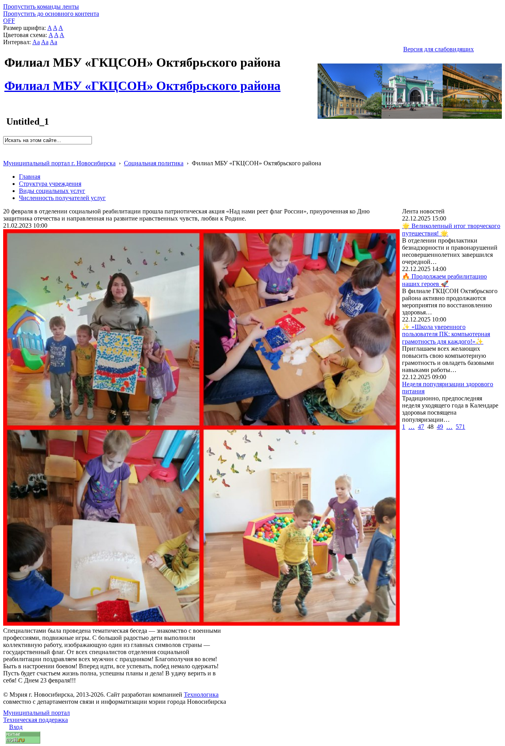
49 (440, 426)
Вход (15, 727)
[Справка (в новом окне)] (6, 154)
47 (421, 426)
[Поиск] (5, 147)
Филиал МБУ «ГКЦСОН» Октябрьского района (142, 81)
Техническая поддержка (35, 719)
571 (460, 426)
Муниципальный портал (36, 712)
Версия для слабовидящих (438, 49)
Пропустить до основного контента (51, 13)
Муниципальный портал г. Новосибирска (59, 163)
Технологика (201, 694)
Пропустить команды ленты (41, 6)
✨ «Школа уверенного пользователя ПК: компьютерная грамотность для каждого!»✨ (446, 334)
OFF (9, 20)
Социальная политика (153, 163)
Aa (36, 42)
